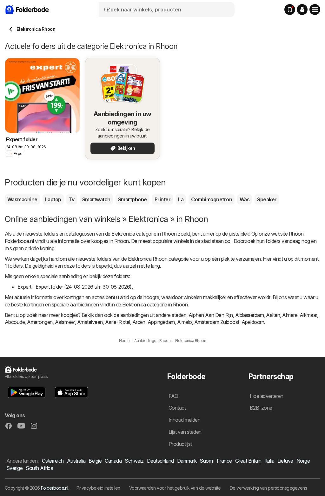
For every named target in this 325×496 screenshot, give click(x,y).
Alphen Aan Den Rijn (211, 315)
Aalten (273, 315)
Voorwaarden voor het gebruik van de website (175, 488)
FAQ (173, 396)
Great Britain (248, 461)
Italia (269, 461)
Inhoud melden (184, 420)
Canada (113, 461)
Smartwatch (96, 199)
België (95, 461)
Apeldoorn (253, 322)
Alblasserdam (249, 315)
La (180, 199)
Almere (289, 315)
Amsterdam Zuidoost (216, 322)
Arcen (138, 322)
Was (244, 199)
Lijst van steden (185, 432)
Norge (303, 461)
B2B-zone (261, 408)
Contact (177, 408)
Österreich (53, 461)
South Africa (39, 468)
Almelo (184, 322)
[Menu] (314, 9)
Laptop (53, 199)
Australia (76, 461)
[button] (302, 9)
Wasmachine (22, 199)
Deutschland (160, 461)
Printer (162, 199)
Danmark (186, 461)
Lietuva (285, 461)
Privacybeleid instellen (98, 488)
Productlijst (180, 444)
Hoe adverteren (266, 396)
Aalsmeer (65, 322)
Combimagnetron (211, 199)
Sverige (14, 468)
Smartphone (132, 199)
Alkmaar (308, 315)
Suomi (206, 461)
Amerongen (39, 322)
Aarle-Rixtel (117, 322)
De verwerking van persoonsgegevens (268, 488)
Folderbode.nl (54, 488)
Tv (72, 199)
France (224, 461)
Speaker (266, 199)
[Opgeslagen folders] (289, 9)
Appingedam (161, 322)
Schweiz (134, 461)
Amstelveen (90, 322)
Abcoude (15, 322)
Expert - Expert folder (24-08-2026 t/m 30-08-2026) (74, 287)
